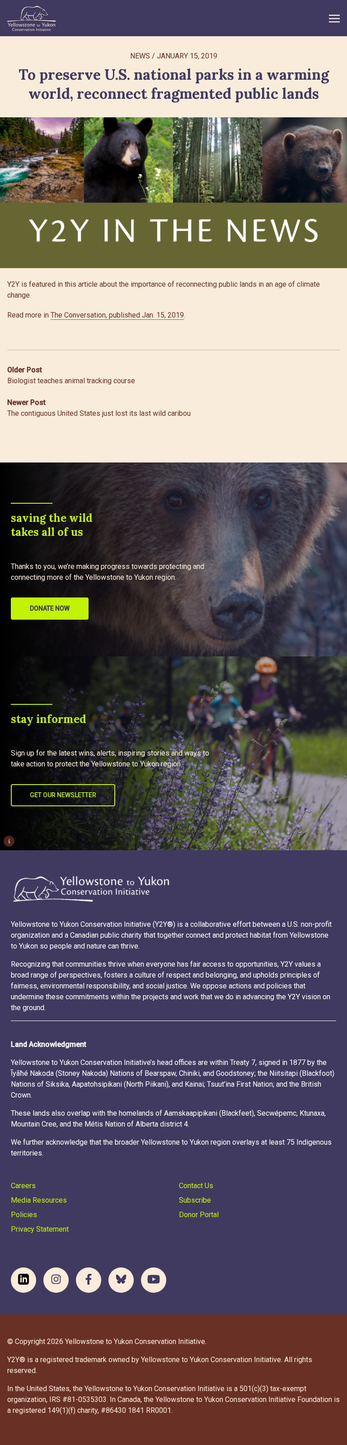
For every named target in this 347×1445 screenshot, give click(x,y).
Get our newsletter (63, 795)
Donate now (50, 608)
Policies (24, 1214)
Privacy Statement (40, 1229)
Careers (23, 1185)
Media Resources (39, 1200)
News (140, 56)
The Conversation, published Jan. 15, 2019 (117, 315)
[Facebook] (88, 1280)
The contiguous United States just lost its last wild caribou (99, 408)
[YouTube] (153, 1280)
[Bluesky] (121, 1280)
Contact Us (196, 1185)
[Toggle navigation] (334, 18)
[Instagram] (56, 1280)
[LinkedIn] (23, 1280)
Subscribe (195, 1200)
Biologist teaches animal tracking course (71, 375)
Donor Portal (199, 1214)
